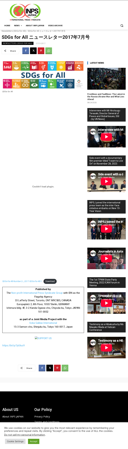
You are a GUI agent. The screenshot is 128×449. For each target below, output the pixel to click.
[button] (122, 26)
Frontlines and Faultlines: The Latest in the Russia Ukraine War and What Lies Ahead (106, 97)
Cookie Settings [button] (15, 441)
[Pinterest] (41, 50)
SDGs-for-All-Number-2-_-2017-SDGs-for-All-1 (22, 281)
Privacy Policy (42, 416)
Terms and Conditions (47, 421)
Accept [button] (33, 441)
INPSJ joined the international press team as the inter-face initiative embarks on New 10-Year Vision (104, 206)
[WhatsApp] (48, 50)
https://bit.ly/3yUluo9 (13, 345)
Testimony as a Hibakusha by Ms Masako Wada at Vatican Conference (106, 327)
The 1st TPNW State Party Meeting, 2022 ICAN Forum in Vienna (104, 282)
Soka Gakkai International (43, 322)
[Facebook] (25, 50)
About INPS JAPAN (12, 416)
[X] (33, 50)
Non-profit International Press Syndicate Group (37, 292)
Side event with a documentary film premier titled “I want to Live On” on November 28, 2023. (106, 161)
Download (50, 281)
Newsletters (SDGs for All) (14, 31)
